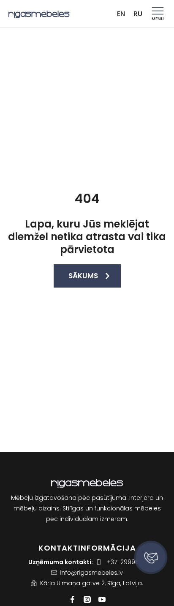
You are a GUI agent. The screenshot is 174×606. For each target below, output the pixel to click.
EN (121, 14)
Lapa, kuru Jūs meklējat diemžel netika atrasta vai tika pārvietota (87, 236)
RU (137, 14)
